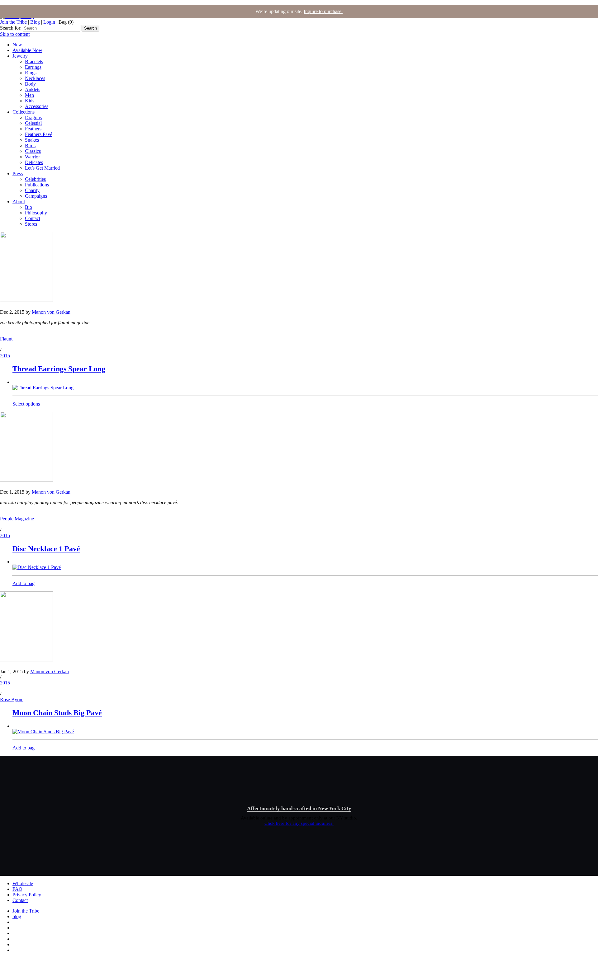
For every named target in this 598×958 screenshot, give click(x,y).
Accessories (36, 106)
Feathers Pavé (38, 134)
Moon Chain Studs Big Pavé (57, 713)
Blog (35, 22)
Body (30, 84)
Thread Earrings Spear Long (58, 369)
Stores (31, 224)
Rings (30, 72)
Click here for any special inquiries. (299, 823)
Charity (32, 190)
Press (17, 173)
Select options (26, 403)
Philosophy (36, 212)
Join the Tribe (13, 22)
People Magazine (17, 518)
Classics (33, 151)
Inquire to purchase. (323, 11)
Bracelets (34, 61)
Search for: (10, 28)
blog (16, 916)
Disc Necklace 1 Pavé (46, 549)
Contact (32, 218)
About (18, 201)
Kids (29, 100)
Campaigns (36, 196)
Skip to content (15, 34)
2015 (5, 355)
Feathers (33, 128)
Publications (37, 184)
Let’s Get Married (42, 168)
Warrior (32, 156)
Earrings (33, 67)
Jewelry (20, 56)
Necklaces (35, 78)
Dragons (33, 117)
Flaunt (6, 338)
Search (90, 28)
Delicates (34, 162)
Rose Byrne (11, 699)
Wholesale (22, 883)
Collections (23, 112)
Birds (30, 145)
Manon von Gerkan (51, 312)
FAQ (17, 889)
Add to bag (23, 583)
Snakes (32, 140)
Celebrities (35, 179)
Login (49, 22)
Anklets (32, 89)
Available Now (27, 50)
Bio (28, 207)
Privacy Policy (26, 894)
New (17, 44)
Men (29, 95)
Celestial (33, 123)
